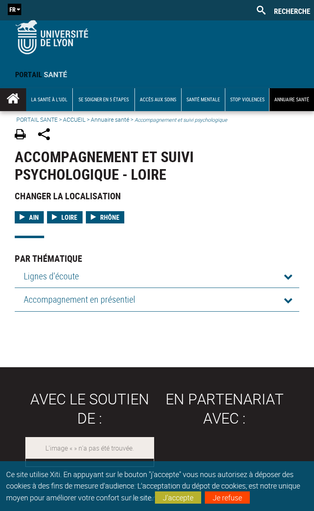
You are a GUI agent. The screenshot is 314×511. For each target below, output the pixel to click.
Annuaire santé (110, 119)
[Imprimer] (23, 135)
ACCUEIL (74, 119)
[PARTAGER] (47, 135)
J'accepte (178, 497)
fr (12, 9)
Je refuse (227, 497)
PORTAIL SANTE (37, 119)
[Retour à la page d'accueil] (51, 35)
